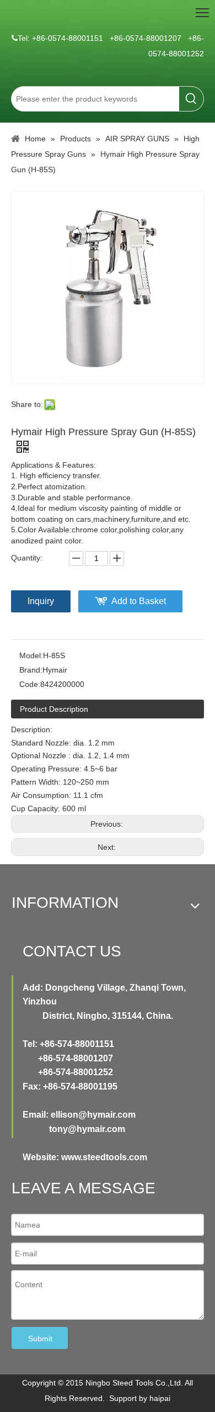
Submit (40, 1338)
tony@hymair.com (87, 1129)
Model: (31, 655)
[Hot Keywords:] (191, 99)
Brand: (30, 669)
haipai (159, 1398)
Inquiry (41, 601)
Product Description (54, 709)
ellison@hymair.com (93, 1114)
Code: (29, 684)
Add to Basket (138, 601)
